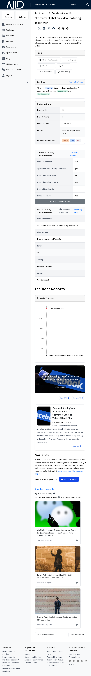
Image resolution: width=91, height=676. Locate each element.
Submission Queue (55, 660)
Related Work (8, 665)
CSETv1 (65, 140)
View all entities (76, 82)
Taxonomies (52, 665)
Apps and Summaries (34, 660)
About (27, 654)
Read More (75, 446)
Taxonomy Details (74, 153)
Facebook (49, 88)
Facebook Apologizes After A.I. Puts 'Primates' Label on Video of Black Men (60, 379)
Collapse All (77, 398)
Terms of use (74, 654)
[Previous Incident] (59, 29)
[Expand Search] (86, 4)
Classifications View (55, 663)
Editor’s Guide (31, 663)
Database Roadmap (10, 663)
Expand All (63, 398)
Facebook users (43, 94)
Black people (62, 91)
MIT (78, 140)
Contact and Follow (33, 657)
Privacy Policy (74, 657)
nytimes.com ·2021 (60, 422)
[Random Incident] (64, 29)
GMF (72, 140)
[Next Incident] (68, 29)
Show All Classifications (60, 201)
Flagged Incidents (54, 657)
